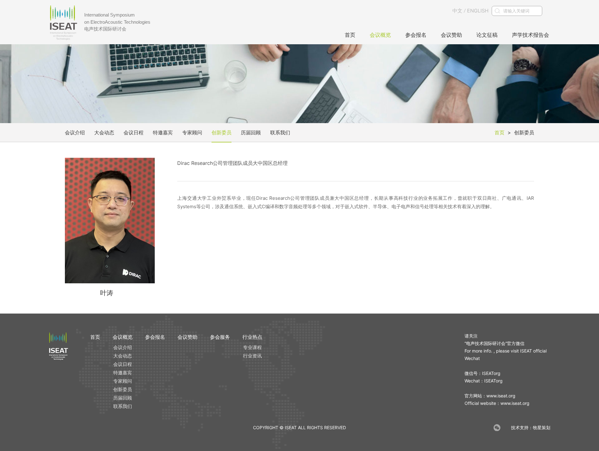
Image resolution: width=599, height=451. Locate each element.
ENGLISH (478, 10)
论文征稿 (487, 35)
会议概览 (380, 35)
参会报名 (415, 35)
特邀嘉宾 (163, 132)
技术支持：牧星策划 (530, 427)
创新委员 (221, 132)
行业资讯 (252, 356)
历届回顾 (251, 132)
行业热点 (252, 337)
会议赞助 (451, 35)
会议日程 (134, 132)
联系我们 (280, 132)
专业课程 (252, 347)
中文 (457, 10)
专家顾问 (192, 132)
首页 (350, 35)
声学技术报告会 (530, 35)
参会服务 (220, 337)
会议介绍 (75, 132)
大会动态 (104, 132)
